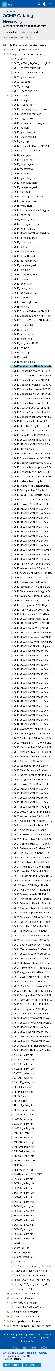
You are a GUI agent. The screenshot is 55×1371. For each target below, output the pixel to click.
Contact (21, 1334)
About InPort (9, 1334)
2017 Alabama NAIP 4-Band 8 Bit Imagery (25, 1352)
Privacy (22, 1337)
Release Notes (35, 1334)
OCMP (13, 11)
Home (5, 11)
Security (32, 1337)
